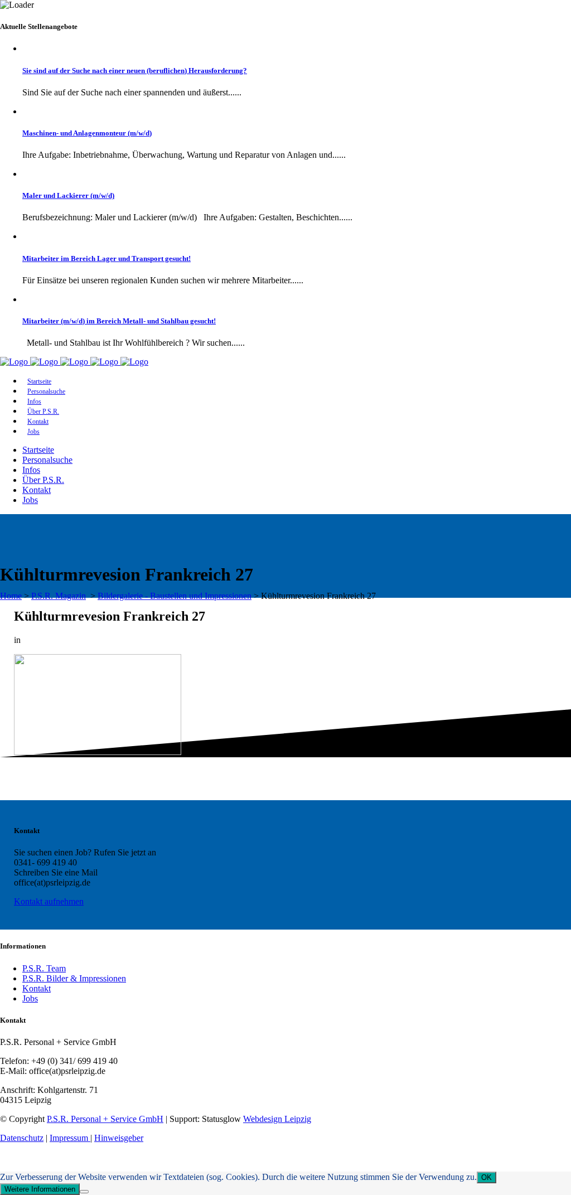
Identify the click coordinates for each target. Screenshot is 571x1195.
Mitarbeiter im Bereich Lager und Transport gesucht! (106, 258)
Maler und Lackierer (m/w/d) (68, 195)
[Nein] (84, 1191)
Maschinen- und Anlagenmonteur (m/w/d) (87, 133)
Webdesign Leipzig (277, 1119)
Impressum (70, 1138)
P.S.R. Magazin (58, 596)
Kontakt (36, 988)
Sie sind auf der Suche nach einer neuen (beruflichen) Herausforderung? (134, 70)
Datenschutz (21, 1138)
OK (486, 1177)
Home (11, 596)
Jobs (30, 998)
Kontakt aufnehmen (49, 901)
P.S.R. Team (44, 968)
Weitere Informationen (39, 1189)
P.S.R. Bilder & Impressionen (74, 978)
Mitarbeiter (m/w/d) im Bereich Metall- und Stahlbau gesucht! (119, 321)
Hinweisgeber (118, 1138)
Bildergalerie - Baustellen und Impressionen (174, 596)
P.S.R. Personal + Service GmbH (105, 1119)
